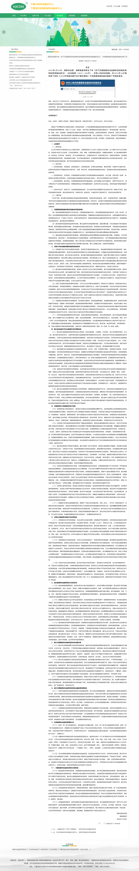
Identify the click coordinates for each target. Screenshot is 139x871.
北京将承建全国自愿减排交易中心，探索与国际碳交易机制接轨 (76, 832)
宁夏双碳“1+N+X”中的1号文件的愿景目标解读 (21, 71)
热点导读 (14, 49)
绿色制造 (72, 15)
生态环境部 (53, 849)
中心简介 (23, 15)
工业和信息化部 (34, 849)
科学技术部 (44, 849)
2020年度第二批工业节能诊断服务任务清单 (20, 80)
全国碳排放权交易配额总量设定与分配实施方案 (22, 68)
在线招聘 (84, 15)
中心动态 (47, 15)
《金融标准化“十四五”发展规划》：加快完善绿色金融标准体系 (76, 829)
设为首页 (109, 6)
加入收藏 (117, 6)
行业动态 (60, 15)
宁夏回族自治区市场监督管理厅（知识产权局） (74, 849)
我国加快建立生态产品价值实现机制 (19, 74)
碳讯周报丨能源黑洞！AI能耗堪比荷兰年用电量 (22, 77)
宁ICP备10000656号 (109, 863)
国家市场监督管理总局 (19, 849)
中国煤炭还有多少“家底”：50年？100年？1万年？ (22, 88)
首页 (14, 15)
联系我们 (125, 6)
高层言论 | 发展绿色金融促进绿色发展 (19, 66)
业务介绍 (35, 15)
